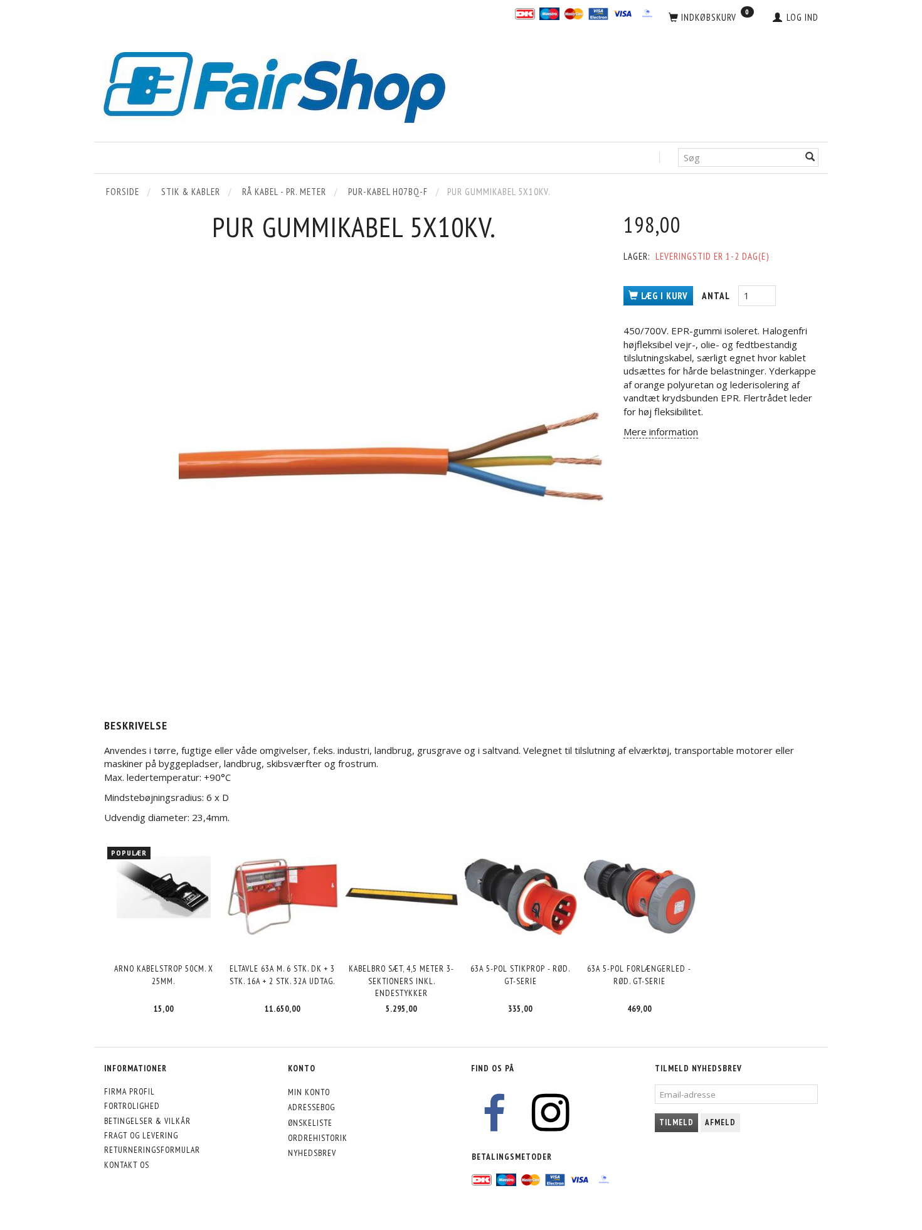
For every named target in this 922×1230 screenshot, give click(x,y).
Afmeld (720, 1122)
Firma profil (129, 1091)
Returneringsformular (152, 1149)
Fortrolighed (132, 1105)
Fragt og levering (141, 1135)
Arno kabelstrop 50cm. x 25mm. (163, 974)
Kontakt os (126, 1164)
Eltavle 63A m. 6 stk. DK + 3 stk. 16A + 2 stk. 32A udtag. (282, 974)
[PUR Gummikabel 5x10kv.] (392, 458)
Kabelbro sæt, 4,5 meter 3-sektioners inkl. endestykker (401, 981)
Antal (717, 296)
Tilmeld (676, 1122)
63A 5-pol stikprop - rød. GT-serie (520, 974)
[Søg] (810, 157)
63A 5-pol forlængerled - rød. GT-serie (639, 974)
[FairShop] (274, 86)
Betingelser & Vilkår (147, 1121)
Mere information (660, 431)
